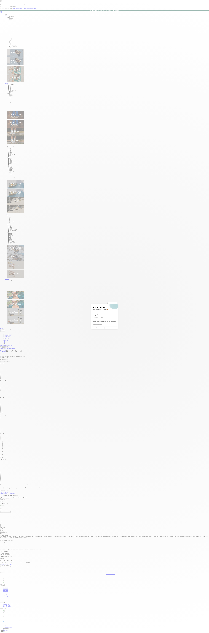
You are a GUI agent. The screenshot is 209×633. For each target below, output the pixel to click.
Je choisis (98, 327)
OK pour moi (111, 327)
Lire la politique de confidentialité (97, 324)
